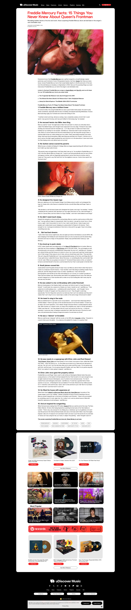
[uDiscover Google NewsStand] (77, 586)
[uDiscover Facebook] (50, 586)
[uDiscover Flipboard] (73, 586)
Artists (60, 5)
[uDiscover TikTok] (61, 586)
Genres (65, 5)
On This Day (74, 423)
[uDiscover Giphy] (81, 586)
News (47, 5)
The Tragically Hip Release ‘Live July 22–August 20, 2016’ (57, 95)
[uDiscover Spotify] (69, 586)
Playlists (72, 5)
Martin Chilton (32, 26)
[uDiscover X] (54, 586)
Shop (42, 5)
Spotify (79, 90)
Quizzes (78, 5)
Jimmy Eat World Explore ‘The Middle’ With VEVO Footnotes (58, 101)
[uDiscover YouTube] (65, 586)
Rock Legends (44, 426)
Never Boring (64, 423)
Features (53, 5)
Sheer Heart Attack (73, 426)
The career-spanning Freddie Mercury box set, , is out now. (60, 419)
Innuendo (55, 423)
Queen (82, 423)
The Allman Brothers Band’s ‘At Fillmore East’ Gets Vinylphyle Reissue (61, 98)
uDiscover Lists (86, 426)
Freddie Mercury (45, 423)
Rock (89, 423)
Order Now (33, 464)
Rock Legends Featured (58, 426)
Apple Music (70, 90)
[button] (40, 450)
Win (83, 5)
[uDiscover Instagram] (58, 586)
